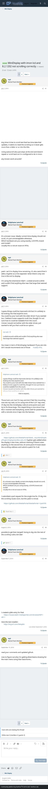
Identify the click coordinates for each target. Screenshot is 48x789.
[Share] (42, 88)
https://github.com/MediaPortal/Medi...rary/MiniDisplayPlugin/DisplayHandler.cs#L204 (23, 438)
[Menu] (3, 3)
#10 (45, 647)
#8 (46, 527)
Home (30, 780)
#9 (46, 559)
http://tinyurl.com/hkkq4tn (14, 624)
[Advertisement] (24, 36)
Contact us (5, 780)
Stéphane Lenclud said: (10, 374)
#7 (46, 471)
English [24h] (6, 778)
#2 (46, 231)
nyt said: (6, 332)
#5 (46, 368)
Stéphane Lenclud (15, 222)
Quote (44, 163)
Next (26, 74)
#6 (46, 433)
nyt (5, 70)
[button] (4, 744)
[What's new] (40, 3)
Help (24, 780)
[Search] (45, 3)
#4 (46, 306)
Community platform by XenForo (20, 787)
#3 (46, 266)
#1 (46, 88)
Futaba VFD (37, 347)
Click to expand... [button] (24, 394)
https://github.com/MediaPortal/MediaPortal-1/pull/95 (25, 503)
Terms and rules (16, 780)
